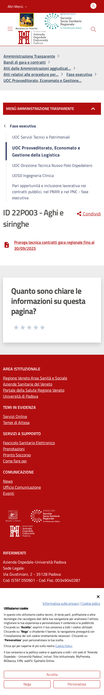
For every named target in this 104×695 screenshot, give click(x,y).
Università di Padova (20, 396)
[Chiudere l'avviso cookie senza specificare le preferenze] (98, 597)
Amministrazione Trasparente (29, 56)
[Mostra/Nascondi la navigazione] (10, 29)
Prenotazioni (14, 449)
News (8, 481)
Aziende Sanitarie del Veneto (27, 384)
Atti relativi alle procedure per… (31, 74)
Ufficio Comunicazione (22, 487)
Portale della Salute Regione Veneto (33, 390)
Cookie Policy (63, 645)
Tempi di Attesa (16, 422)
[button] (18, 6)
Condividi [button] (91, 214)
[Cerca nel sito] (93, 29)
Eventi (8, 493)
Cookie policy (90, 603)
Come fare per (15, 461)
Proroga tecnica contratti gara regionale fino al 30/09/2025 (54, 245)
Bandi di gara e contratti (25, 62)
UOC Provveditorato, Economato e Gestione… (43, 80)
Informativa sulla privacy (61, 603)
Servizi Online (15, 416)
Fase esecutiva (79, 74)
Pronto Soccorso (17, 455)
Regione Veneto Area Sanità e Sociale (35, 378)
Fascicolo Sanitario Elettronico (29, 443)
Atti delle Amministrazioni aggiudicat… (37, 68)
